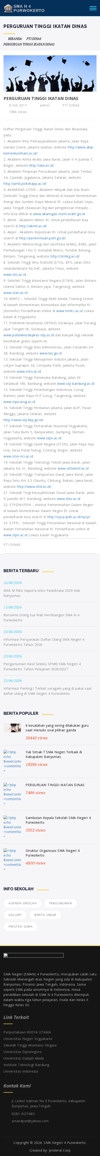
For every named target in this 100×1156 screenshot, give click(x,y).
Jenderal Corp (60, 1150)
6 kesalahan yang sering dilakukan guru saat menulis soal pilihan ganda (57, 727)
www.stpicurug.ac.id (19, 401)
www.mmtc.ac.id (69, 311)
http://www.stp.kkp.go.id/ (23, 420)
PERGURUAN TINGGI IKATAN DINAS (55, 785)
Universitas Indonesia (20, 1071)
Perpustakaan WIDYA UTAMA (27, 1032)
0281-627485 (23, 1113)
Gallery (15, 915)
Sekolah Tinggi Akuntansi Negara (30, 1045)
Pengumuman (60, 903)
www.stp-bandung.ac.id (75, 383)
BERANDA (14, 39)
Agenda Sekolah (23, 903)
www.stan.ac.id (15, 292)
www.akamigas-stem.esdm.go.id (59, 214)
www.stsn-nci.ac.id (18, 456)
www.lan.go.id (51, 353)
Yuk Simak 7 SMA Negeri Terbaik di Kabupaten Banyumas (54, 754)
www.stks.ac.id (68, 498)
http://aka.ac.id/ (41, 165)
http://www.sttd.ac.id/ (34, 486)
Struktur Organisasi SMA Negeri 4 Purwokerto (53, 852)
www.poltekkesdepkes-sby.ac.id (28, 335)
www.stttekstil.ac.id (73, 468)
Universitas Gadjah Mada (23, 1058)
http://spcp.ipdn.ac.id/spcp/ (68, 517)
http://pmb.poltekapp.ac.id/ (25, 183)
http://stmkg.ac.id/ (65, 256)
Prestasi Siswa (21, 927)
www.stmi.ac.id (29, 371)
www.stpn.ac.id (49, 438)
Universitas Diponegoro (22, 1051)
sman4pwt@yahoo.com (30, 1121)
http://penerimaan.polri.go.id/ (42, 238)
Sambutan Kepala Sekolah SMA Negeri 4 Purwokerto (58, 820)
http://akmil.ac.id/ (33, 226)
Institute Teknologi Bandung (26, 1065)
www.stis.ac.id (14, 274)
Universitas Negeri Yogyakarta (27, 1038)
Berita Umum (45, 915)
